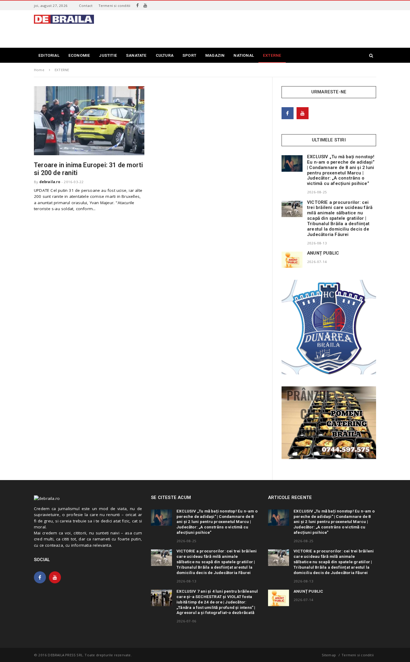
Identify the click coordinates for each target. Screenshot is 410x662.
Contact (85, 5)
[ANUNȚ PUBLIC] (292, 260)
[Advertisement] (267, 28)
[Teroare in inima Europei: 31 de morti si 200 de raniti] (89, 120)
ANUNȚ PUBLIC (323, 253)
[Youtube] (145, 5)
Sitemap (329, 655)
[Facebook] (137, 5)
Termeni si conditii (114, 5)
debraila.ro (49, 182)
